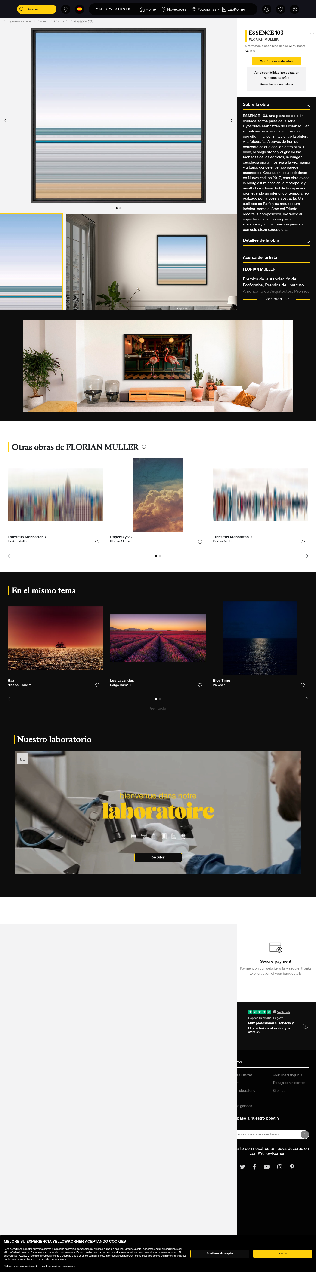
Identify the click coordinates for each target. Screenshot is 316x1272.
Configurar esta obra (276, 61)
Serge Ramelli (120, 685)
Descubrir (158, 857)
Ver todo (158, 709)
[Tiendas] (65, 9)
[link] (115, 9)
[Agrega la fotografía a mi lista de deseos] (312, 34)
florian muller (264, 40)
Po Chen (219, 685)
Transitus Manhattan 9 (232, 537)
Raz (11, 681)
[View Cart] (294, 9)
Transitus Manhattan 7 (27, 537)
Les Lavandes (122, 681)
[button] (5, 121)
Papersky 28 (121, 537)
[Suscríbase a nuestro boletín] (305, 1134)
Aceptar (282, 1253)
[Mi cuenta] (266, 9)
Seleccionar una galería (276, 84)
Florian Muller (18, 541)
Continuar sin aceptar (220, 1253)
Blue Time (221, 681)
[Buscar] (21, 9)
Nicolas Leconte (19, 685)
